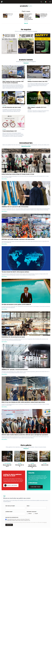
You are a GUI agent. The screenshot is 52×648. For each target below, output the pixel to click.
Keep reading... (4, 178)
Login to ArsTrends (12, 485)
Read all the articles (26, 146)
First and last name (10, 505)
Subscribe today (36, 486)
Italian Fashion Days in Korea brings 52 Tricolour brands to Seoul (18, 174)
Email (28, 505)
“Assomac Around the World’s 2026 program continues (15, 272)
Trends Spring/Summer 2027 (10, 131)
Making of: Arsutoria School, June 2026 (37, 81)
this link (45, 522)
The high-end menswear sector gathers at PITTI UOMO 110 (16, 304)
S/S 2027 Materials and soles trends (12, 107)
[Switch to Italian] (45, 2)
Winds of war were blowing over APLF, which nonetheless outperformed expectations (23, 402)
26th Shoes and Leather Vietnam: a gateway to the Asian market (18, 239)
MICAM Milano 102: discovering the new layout (13, 337)
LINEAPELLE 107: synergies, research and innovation (15, 369)
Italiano (30, 513)
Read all (26, 23)
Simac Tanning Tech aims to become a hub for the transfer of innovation (13, 82)
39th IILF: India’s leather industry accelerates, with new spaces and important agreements (25, 434)
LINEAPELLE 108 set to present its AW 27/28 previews (15, 206)
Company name (9, 511)
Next (51, 17)
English (36, 513)
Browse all (26, 63)
